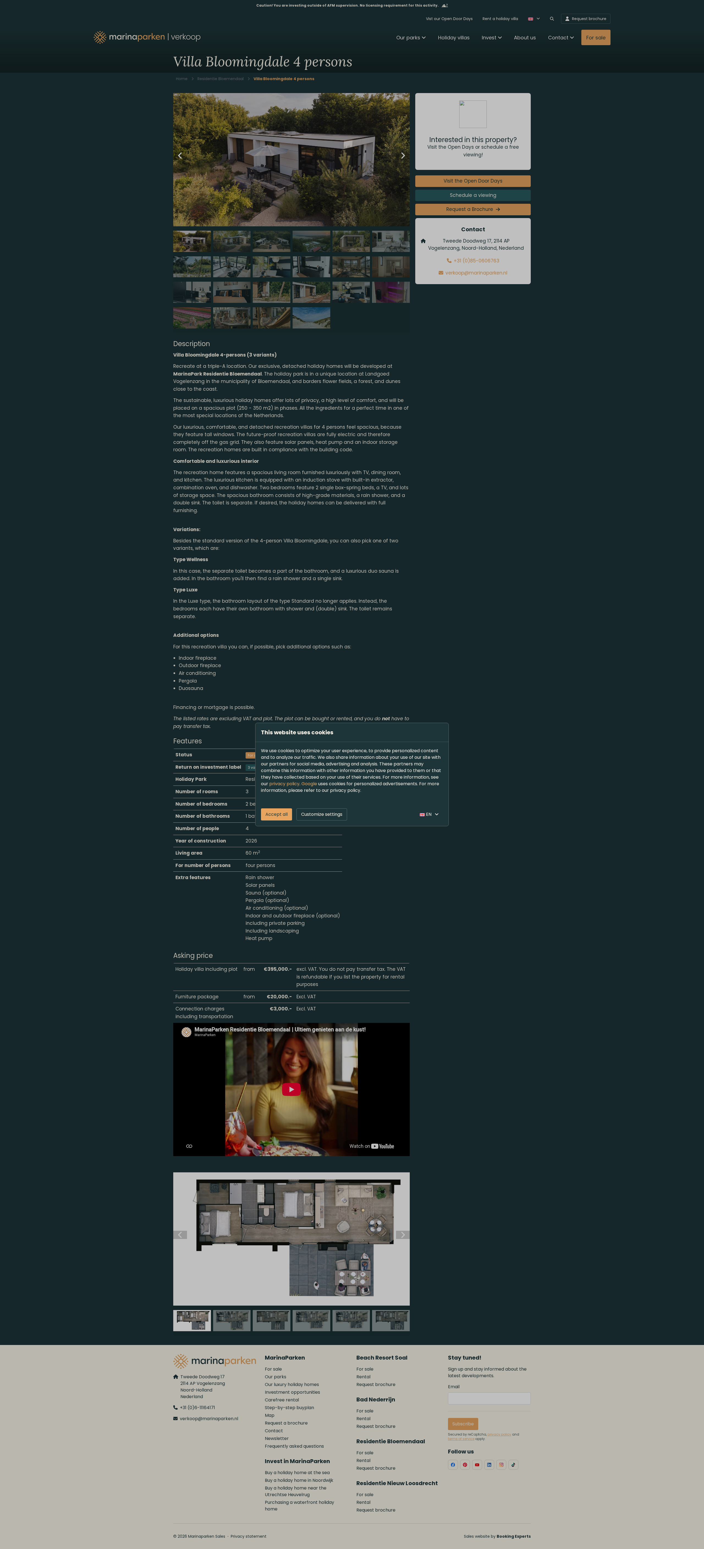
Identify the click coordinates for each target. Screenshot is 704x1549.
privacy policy (284, 784)
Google (309, 784)
